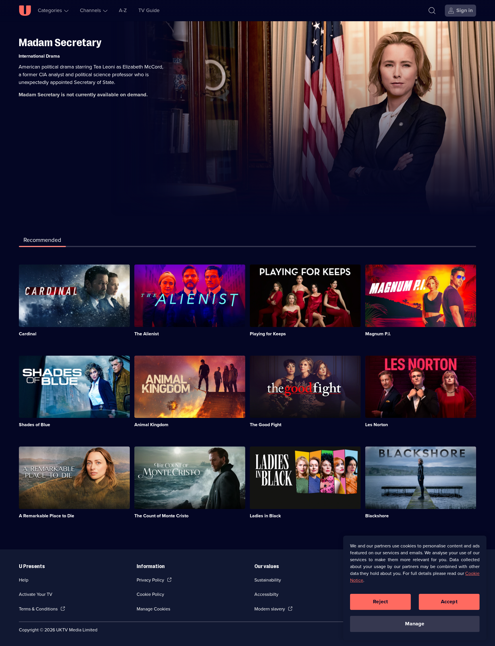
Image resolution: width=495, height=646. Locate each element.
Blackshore (377, 515)
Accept (449, 601)
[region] (414, 587)
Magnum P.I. (378, 333)
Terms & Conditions (38, 609)
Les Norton (376, 424)
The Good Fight (265, 424)
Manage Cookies (153, 609)
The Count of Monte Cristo (161, 515)
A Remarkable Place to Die (46, 515)
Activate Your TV (35, 594)
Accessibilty (266, 594)
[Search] (432, 11)
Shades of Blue (34, 424)
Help (23, 580)
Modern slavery (269, 609)
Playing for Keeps (268, 333)
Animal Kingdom (151, 424)
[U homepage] (25, 11)
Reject (380, 601)
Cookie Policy (150, 594)
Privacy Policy (150, 580)
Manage (414, 623)
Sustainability (267, 580)
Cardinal (27, 333)
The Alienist (146, 333)
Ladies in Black (265, 515)
